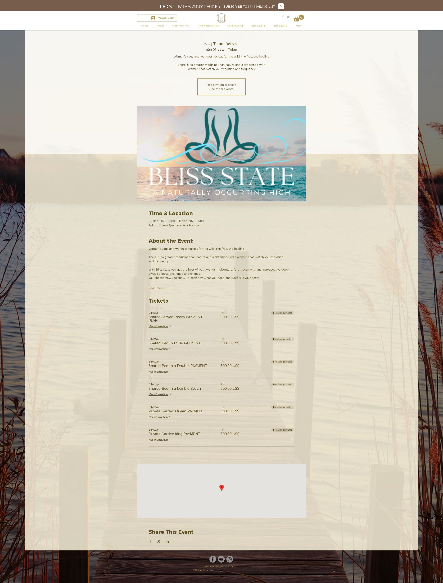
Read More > (157, 288)
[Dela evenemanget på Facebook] (150, 541)
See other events (221, 89)
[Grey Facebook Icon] (283, 16)
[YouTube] (221, 559)
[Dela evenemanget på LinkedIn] (167, 541)
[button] (299, 18)
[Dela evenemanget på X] (158, 541)
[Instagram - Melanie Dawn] (288, 16)
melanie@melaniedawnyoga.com (219, 566)
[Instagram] (229, 559)
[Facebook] (212, 559)
